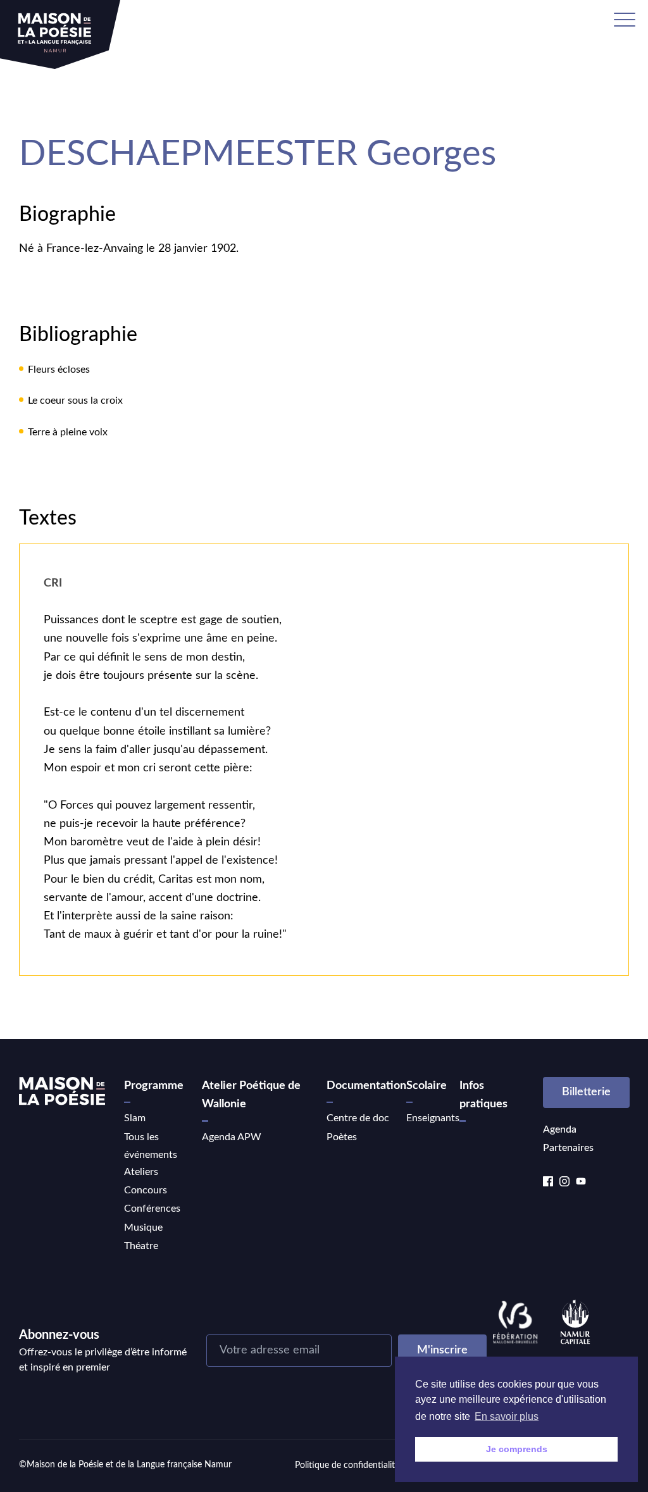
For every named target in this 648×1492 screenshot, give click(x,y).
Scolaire (426, 1085)
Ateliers (141, 1172)
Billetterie (586, 1092)
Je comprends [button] (516, 1449)
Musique (143, 1227)
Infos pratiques (483, 1095)
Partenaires (568, 1148)
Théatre (141, 1246)
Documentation (366, 1085)
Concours (145, 1190)
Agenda (559, 1129)
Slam (135, 1118)
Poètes (342, 1137)
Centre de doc (358, 1118)
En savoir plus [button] (507, 1416)
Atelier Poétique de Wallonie (251, 1095)
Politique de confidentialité (347, 1465)
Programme (154, 1085)
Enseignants (432, 1118)
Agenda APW (231, 1137)
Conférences (152, 1208)
